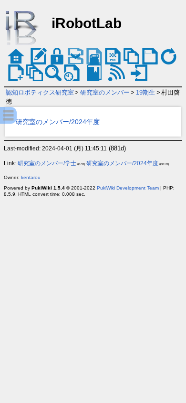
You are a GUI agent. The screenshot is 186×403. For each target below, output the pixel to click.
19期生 (145, 92)
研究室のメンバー (105, 92)
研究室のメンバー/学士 (47, 163)
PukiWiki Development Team (128, 188)
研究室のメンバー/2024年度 (58, 122)
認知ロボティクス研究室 (40, 92)
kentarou (31, 177)
